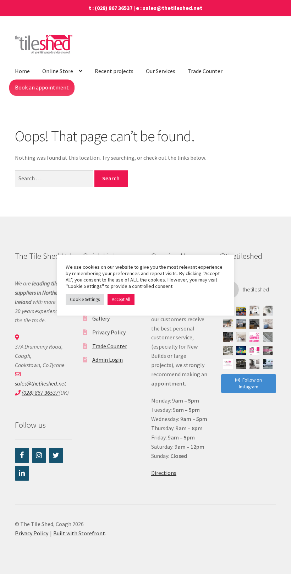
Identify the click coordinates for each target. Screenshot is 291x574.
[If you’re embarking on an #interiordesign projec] (228, 337)
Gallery (101, 318)
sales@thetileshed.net (172, 7)
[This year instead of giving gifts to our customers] (241, 311)
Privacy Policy (109, 332)
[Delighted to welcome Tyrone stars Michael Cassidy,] (241, 324)
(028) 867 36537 (113, 7)
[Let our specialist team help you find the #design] (254, 324)
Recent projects (114, 71)
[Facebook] (22, 455)
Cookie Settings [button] (85, 299)
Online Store (57, 71)
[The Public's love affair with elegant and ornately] (254, 311)
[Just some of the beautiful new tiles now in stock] (241, 364)
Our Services (160, 71)
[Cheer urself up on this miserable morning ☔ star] (254, 364)
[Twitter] (56, 455)
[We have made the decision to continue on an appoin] (268, 337)
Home (22, 71)
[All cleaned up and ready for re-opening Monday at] (268, 364)
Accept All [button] (121, 299)
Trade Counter (205, 71)
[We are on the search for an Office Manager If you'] (254, 351)
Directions (163, 472)
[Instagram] (39, 455)
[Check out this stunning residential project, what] (241, 337)
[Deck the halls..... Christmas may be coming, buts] (268, 311)
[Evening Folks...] (268, 351)
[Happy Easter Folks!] (241, 351)
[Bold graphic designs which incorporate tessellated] (268, 324)
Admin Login (107, 359)
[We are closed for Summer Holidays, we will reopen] (254, 337)
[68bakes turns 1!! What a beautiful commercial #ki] (228, 324)
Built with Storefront (79, 533)
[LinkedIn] (22, 473)
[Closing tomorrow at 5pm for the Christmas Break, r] (228, 364)
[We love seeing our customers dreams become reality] (228, 351)
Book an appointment (42, 87)
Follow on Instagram (250, 383)
